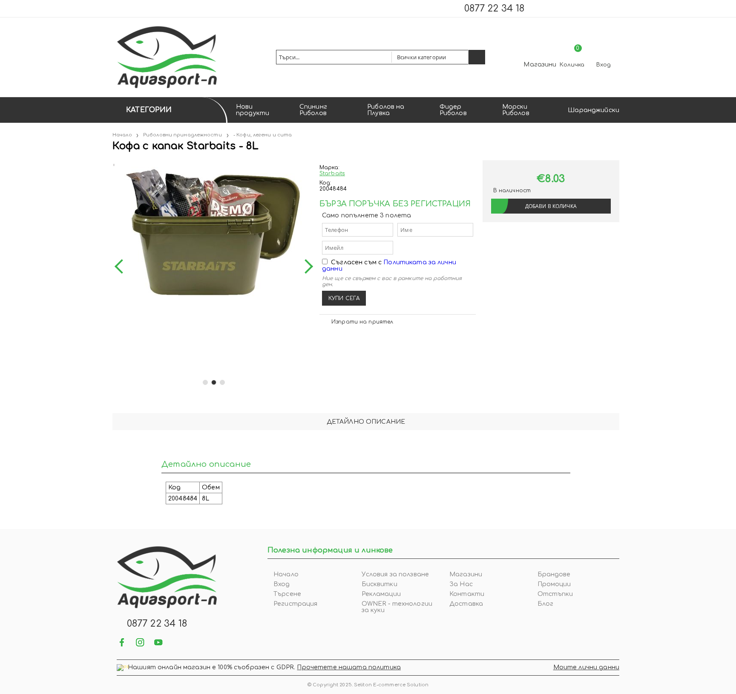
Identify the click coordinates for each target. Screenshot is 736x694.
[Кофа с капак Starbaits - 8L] (113, 163)
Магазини (539, 64)
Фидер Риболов (453, 110)
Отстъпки (555, 594)
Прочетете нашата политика (349, 667)
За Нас (461, 584)
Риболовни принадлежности (182, 135)
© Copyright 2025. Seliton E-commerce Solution (368, 685)
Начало (122, 135)
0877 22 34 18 (494, 8)
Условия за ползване (395, 574)
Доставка (466, 604)
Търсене (287, 594)
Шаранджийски (593, 110)
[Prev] (122, 266)
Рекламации (381, 594)
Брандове (554, 574)
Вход (603, 65)
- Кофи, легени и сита (262, 135)
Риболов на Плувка (385, 110)
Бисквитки (379, 584)
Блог (546, 604)
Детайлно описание (366, 422)
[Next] (306, 266)
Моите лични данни (586, 667)
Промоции (554, 584)
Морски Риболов (515, 110)
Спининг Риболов (313, 110)
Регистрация (295, 604)
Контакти (466, 594)
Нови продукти (252, 110)
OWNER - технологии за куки (397, 607)
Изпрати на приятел (362, 322)
